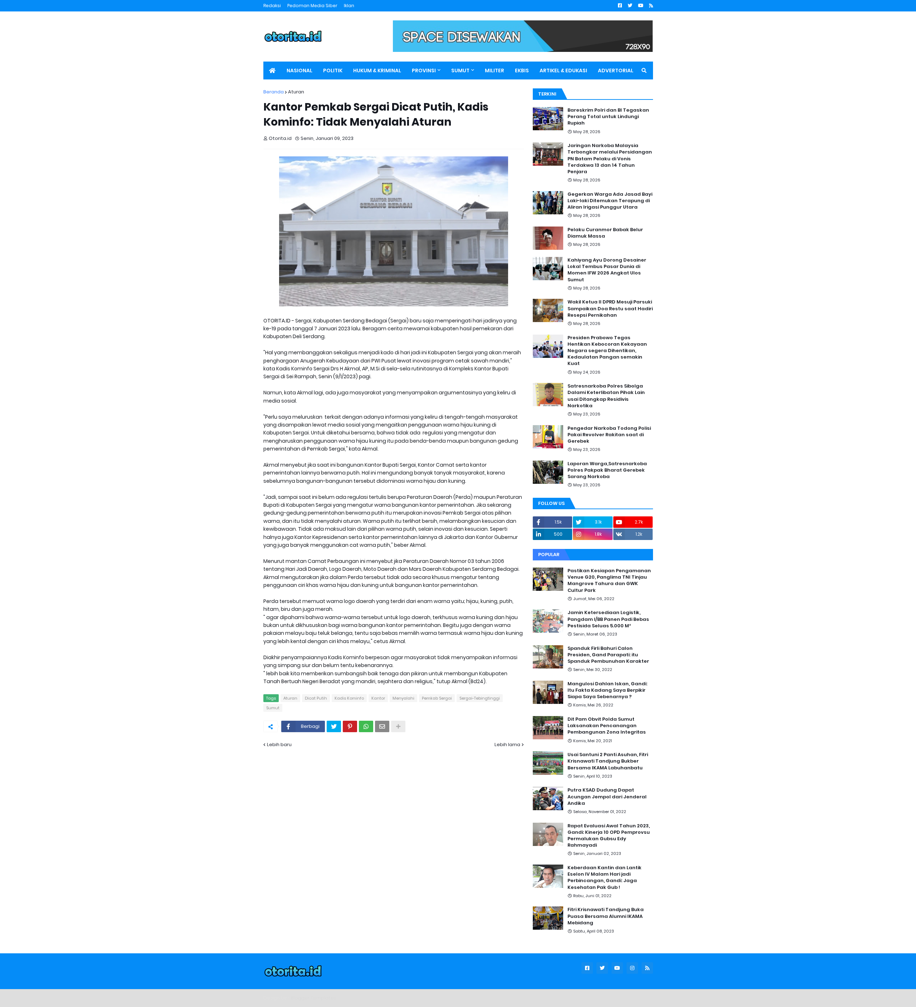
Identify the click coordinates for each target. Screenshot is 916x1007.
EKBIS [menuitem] (522, 70)
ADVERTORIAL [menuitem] (615, 70)
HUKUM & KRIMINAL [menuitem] (377, 70)
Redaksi (272, 6)
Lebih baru (279, 744)
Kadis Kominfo (349, 698)
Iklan (349, 6)
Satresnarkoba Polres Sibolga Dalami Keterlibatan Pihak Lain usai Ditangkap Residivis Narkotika (606, 396)
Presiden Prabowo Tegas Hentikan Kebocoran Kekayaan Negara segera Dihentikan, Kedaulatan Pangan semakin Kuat (607, 351)
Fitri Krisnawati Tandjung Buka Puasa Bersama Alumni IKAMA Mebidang (605, 916)
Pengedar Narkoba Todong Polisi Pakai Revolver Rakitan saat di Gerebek (609, 434)
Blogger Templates (313, 997)
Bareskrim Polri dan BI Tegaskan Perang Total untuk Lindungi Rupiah (608, 116)
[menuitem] (272, 70)
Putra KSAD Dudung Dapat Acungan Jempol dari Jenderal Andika (607, 796)
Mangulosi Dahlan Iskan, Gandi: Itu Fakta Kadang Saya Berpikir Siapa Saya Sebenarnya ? (607, 690)
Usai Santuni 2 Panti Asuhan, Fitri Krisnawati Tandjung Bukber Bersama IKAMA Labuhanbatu (607, 761)
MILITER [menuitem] (494, 70)
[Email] (382, 726)
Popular (548, 554)
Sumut (272, 708)
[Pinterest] (350, 726)
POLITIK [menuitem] (332, 70)
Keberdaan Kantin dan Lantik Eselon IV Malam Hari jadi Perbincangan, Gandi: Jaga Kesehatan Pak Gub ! (604, 878)
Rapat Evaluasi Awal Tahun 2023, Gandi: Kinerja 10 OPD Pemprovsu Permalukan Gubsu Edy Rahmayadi (608, 836)
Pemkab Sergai (437, 698)
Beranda (273, 91)
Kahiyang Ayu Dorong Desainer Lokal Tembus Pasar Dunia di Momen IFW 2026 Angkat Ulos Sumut (606, 270)
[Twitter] (334, 726)
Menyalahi (403, 698)
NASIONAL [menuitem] (299, 70)
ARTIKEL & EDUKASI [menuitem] (563, 70)
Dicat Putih (316, 698)
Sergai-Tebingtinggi (479, 698)
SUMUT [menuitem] (460, 70)
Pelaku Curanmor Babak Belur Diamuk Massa (605, 233)
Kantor (378, 698)
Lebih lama (507, 744)
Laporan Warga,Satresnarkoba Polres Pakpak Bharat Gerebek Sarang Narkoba (607, 470)
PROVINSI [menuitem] (424, 70)
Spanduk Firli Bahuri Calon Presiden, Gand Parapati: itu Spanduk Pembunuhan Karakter (608, 655)
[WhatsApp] (366, 726)
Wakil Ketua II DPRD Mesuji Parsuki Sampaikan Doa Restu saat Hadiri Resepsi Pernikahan (610, 308)
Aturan (296, 91)
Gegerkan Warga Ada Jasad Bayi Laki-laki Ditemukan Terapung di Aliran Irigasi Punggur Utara (609, 200)
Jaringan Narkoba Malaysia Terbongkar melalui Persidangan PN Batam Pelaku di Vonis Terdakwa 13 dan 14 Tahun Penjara (609, 158)
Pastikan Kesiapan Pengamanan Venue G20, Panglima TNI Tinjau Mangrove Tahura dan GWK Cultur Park (609, 581)
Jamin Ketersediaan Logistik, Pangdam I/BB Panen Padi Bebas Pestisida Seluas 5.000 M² (608, 619)
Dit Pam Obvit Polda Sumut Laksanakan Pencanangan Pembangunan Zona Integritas (606, 725)
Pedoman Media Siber (312, 6)
